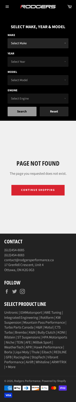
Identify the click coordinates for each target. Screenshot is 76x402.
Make (11, 35)
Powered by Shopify (54, 381)
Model (12, 72)
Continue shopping (38, 190)
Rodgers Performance (27, 381)
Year (11, 53)
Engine (13, 90)
